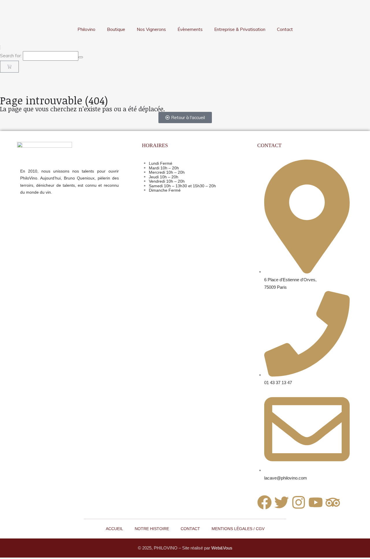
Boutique (116, 29)
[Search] (80, 57)
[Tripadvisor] (332, 502)
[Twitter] (281, 502)
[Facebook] (264, 502)
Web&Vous (221, 547)
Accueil (114, 528)
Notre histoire (152, 528)
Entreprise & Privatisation (239, 29)
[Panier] (9, 67)
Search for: (11, 55)
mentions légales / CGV (238, 528)
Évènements (190, 29)
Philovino (86, 29)
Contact (285, 29)
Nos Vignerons (151, 29)
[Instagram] (298, 502)
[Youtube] (315, 502)
